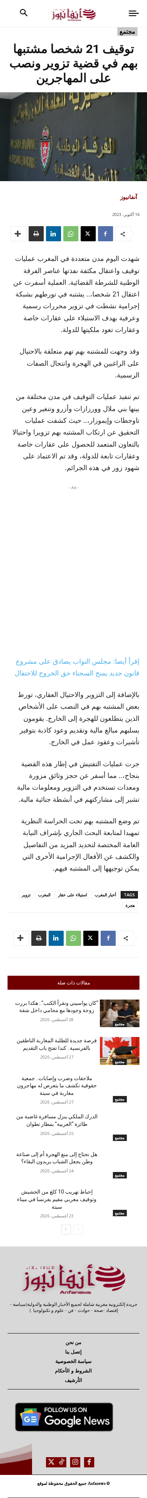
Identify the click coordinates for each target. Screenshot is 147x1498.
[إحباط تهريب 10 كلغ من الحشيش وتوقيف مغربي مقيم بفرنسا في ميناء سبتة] (119, 1202)
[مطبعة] (36, 233)
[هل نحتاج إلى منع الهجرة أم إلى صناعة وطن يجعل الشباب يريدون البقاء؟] (119, 1165)
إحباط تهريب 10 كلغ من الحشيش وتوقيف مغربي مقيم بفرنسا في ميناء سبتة (56, 1199)
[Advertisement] (73, 569)
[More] (18, 233)
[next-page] (66, 1229)
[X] (88, 233)
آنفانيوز (128, 196)
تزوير (26, 894)
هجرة (130, 905)
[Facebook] (105, 233)
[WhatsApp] (70, 233)
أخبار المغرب (105, 894)
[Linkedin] (53, 233)
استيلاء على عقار (72, 894)
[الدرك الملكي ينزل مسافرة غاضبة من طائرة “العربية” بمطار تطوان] (119, 1127)
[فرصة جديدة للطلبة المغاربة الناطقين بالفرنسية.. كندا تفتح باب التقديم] (119, 1051)
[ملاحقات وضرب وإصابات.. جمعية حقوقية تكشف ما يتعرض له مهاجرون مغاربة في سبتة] (119, 1089)
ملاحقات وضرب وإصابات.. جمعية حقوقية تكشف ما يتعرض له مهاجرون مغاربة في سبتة (57, 1085)
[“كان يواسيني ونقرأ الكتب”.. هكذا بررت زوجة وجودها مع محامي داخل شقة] (119, 1014)
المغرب (44, 894)
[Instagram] (75, 1462)
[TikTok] (61, 1462)
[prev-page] (78, 1229)
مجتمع (127, 31)
